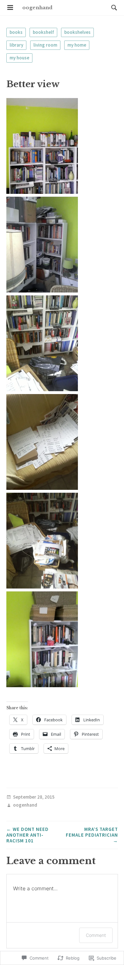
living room (45, 45)
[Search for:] (112, 7)
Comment (96, 935)
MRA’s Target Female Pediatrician (92, 835)
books (16, 32)
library (16, 45)
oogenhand (37, 7)
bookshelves (77, 32)
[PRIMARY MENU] (10, 7)
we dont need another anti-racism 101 (27, 835)
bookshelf (43, 32)
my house (19, 58)
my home (76, 45)
